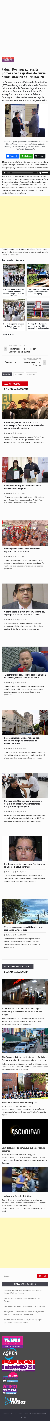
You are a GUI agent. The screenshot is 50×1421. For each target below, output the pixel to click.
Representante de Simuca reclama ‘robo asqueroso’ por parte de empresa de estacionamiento (22, 741)
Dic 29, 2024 (21, 493)
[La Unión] (8, 59)
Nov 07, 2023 (21, 683)
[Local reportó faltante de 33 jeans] (25, 1179)
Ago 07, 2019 (21, 433)
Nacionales (31, 374)
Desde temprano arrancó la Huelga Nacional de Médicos (24, 1306)
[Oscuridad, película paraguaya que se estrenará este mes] (25, 1131)
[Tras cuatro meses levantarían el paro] (25, 1086)
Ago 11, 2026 (21, 619)
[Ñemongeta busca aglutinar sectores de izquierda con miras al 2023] (25, 533)
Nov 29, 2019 (21, 935)
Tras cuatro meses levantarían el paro (19, 1103)
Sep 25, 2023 (21, 748)
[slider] (45, 173)
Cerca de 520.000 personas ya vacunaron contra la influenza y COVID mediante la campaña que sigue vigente (23, 804)
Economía (19, 374)
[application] (26, 173)
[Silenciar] (40, 173)
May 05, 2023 (21, 811)
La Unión (9, 433)
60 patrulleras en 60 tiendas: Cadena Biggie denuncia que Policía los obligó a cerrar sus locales (22, 1011)
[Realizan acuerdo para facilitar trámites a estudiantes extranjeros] (25, 470)
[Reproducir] (5, 173)
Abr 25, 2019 (21, 872)
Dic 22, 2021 (21, 556)
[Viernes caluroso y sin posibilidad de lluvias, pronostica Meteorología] (25, 911)
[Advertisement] (25, 26)
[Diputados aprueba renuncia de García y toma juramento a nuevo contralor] (25, 848)
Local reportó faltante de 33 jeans (17, 1196)
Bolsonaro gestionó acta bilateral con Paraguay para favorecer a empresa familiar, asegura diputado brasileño (24, 425)
